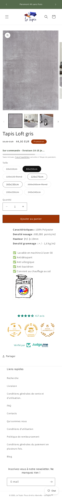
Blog (9, 456)
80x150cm (32, 169)
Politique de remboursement (23, 436)
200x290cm (14, 192)
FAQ (9, 405)
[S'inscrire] (51, 482)
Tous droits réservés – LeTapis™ (38, 495)
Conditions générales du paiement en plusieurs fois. (28, 446)
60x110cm (13, 169)
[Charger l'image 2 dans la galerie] (31, 120)
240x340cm (36, 192)
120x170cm (37, 176)
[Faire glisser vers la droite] (58, 121)
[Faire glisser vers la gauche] (4, 121)
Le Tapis (20, 495)
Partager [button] (11, 356)
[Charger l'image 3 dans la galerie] (46, 120)
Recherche (12, 378)
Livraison (12, 385)
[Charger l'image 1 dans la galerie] (15, 120)
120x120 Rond (16, 177)
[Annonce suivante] (55, 4)
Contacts (12, 413)
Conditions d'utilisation (20, 428)
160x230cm (12, 184)
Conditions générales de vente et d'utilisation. (25, 395)
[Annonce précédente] (6, 4)
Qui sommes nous (17, 421)
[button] (7, 17)
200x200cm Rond (39, 185)
